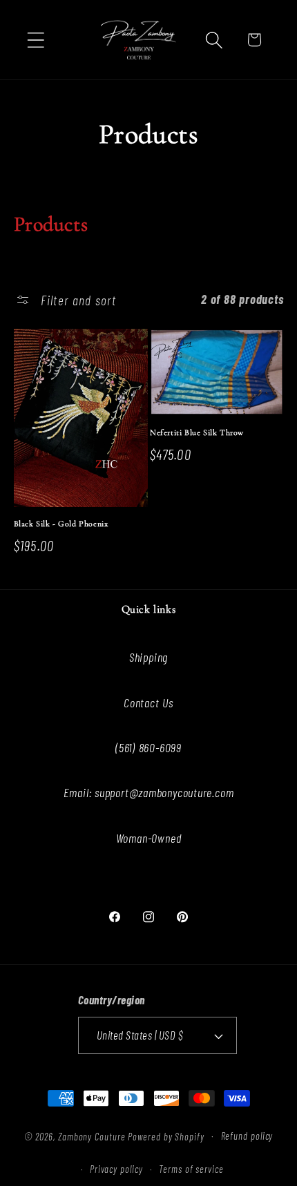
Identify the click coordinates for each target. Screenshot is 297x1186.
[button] (35, 39)
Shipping (148, 656)
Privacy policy (116, 1169)
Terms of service (191, 1169)
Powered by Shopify (166, 1136)
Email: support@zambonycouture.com (149, 792)
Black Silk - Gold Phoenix (61, 523)
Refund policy (247, 1136)
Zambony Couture (92, 1136)
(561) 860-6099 (148, 747)
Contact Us (148, 702)
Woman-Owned (149, 837)
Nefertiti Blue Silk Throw (197, 432)
